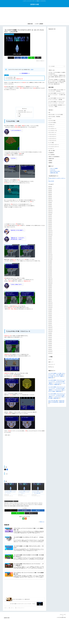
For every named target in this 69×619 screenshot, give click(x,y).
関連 (19, 116)
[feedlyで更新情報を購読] (23, 519)
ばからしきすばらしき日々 (55, 171)
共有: (19, 113)
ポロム (19, 504)
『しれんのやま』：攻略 (22, 110)
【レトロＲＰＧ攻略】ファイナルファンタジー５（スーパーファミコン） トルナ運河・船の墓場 (56, 95)
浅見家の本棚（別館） (54, 172)
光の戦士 (41, 504)
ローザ (37, 504)
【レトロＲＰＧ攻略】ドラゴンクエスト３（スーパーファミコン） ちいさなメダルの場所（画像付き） (56, 381)
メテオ (22, 504)
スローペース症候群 (54, 168)
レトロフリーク (32, 504)
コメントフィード (51, 364)
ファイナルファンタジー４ (9, 504)
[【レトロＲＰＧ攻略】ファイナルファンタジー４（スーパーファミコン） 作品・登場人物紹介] (38, 486)
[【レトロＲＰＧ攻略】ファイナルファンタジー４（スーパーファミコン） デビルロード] (24, 486)
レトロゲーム (27, 504)
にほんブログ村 (51, 181)
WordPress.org (51, 366)
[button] (38, 58)
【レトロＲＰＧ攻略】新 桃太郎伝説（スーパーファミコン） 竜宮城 (56, 106)
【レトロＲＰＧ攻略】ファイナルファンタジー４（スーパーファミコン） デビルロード (24, 492)
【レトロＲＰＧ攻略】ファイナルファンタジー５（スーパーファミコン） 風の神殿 (56, 99)
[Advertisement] (34, 15)
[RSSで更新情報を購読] (26, 519)
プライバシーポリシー (63, 615)
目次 (23, 108)
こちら (32, 69)
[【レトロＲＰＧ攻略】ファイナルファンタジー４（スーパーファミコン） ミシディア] (10, 486)
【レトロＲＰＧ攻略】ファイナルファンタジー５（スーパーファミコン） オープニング (56, 102)
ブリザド (15, 504)
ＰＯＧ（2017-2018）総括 (53, 400)
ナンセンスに (52, 169)
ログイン (50, 359)
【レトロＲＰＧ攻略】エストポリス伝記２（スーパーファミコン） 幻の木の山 (56, 90)
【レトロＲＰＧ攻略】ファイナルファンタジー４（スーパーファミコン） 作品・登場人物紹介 (37, 492)
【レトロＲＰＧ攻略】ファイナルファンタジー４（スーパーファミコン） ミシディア (10, 492)
